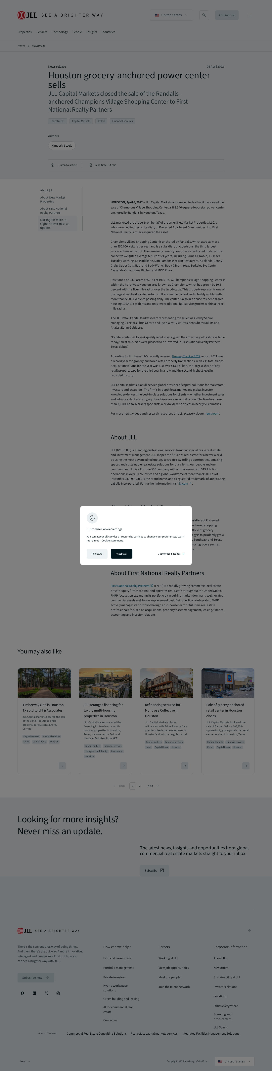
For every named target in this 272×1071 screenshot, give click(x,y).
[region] (136, 535)
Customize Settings (171, 553)
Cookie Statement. (112, 541)
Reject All (97, 554)
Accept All (121, 554)
